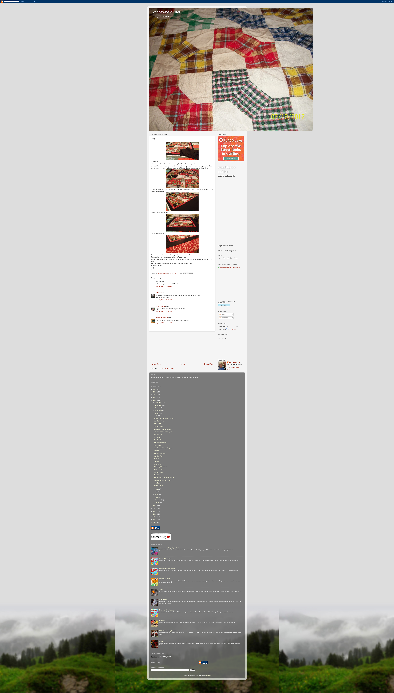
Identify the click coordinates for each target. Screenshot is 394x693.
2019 (155, 400)
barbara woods (234, 362)
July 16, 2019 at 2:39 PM (164, 300)
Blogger (208, 675)
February (158, 500)
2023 (155, 389)
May (156, 492)
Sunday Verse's (159, 472)
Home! (156, 459)
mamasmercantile (162, 317)
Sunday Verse (158, 426)
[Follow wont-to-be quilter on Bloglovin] (224, 306)
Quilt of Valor (158, 469)
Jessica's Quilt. (159, 421)
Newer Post (156, 364)
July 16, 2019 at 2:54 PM (164, 311)
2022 (155, 392)
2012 (155, 522)
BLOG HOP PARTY (165, 558)
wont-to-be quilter (166, 12)
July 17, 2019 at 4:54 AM (164, 323)
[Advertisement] (182, 347)
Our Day (157, 483)
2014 (155, 517)
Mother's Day (163, 599)
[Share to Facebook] (190, 273)
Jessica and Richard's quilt (163, 448)
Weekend (162, 620)
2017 (155, 508)
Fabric (161, 641)
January (157, 502)
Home (182, 364)
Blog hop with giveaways (167, 610)
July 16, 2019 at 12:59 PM (164, 286)
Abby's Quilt (158, 434)
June (156, 489)
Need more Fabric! (160, 442)
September (158, 410)
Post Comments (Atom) (167, 368)
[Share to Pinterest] (192, 273)
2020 (155, 397)
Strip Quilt (157, 423)
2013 (155, 519)
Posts (222, 314)
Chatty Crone (160, 306)
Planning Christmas (160, 467)
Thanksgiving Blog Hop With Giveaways (172, 548)
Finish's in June (159, 485)
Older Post (208, 364)
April (156, 494)
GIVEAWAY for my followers (168, 631)
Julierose (159, 293)
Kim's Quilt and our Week (162, 429)
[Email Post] (180, 273)
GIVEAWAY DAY (164, 579)
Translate (233, 329)
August (157, 413)
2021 (155, 394)
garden (161, 589)
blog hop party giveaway (167, 568)
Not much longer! (160, 453)
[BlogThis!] (186, 273)
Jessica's (157, 461)
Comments (224, 317)
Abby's (156, 450)
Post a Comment (158, 327)
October (157, 408)
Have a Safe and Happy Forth (164, 477)
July (156, 416)
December (158, 402)
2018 (155, 506)
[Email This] (184, 273)
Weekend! (157, 437)
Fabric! (156, 475)
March (157, 497)
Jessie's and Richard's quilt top (164, 418)
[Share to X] (188, 273)
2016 (155, 511)
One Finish (157, 464)
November (158, 405)
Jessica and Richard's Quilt (163, 432)
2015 (155, 514)
